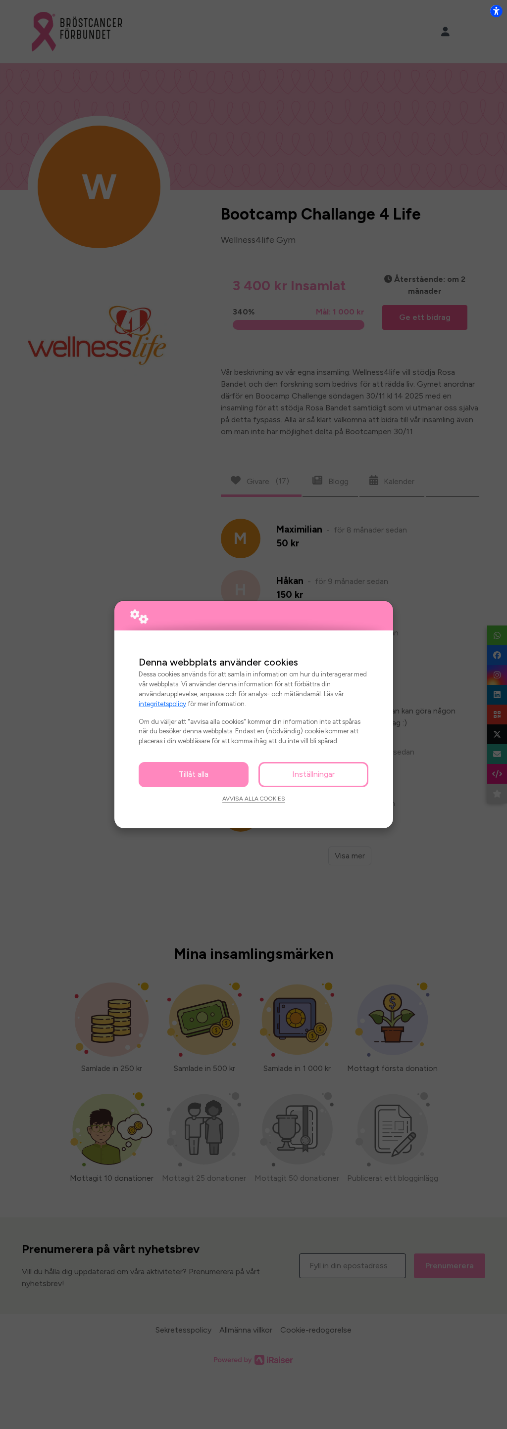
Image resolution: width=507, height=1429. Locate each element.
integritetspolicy (162, 704)
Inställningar (313, 774)
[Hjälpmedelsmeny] (496, 11)
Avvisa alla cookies (253, 798)
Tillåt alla (193, 774)
